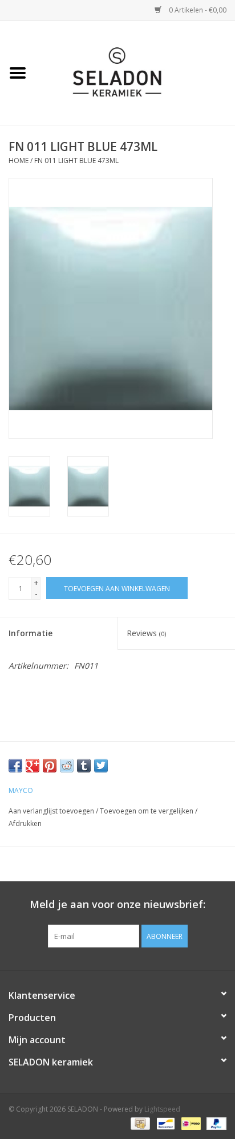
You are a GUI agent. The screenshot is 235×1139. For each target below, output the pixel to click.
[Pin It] (49, 765)
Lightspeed (162, 1109)
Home (19, 160)
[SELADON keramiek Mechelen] (135, 72)
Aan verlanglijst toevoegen (51, 811)
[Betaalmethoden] (139, 1123)
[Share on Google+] (32, 765)
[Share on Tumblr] (84, 765)
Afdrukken (25, 823)
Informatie (30, 633)
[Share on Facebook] (15, 765)
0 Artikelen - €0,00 (196, 10)
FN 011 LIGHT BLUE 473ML (76, 160)
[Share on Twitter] (101, 765)
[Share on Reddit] (67, 765)
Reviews (146, 633)
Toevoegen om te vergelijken (147, 811)
